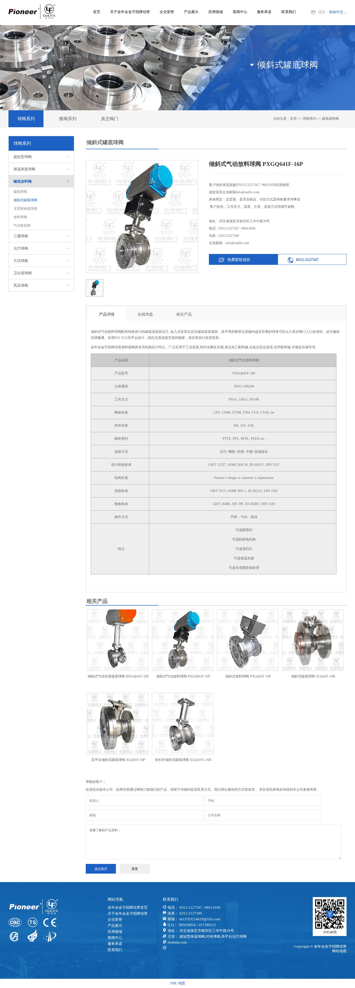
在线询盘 (145, 314)
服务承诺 (264, 12)
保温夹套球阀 (41, 169)
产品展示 (191, 12)
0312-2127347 (307, 260)
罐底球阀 (20, 191)
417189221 (207, 925)
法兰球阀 (41, 248)
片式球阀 (41, 261)
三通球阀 (41, 236)
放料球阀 (20, 217)
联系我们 (288, 12)
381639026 (187, 925)
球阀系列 (26, 118)
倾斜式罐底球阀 (25, 200)
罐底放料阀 (330, 118)
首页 (96, 12)
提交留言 (101, 869)
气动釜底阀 (22, 225)
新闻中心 (240, 12)
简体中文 (336, 12)
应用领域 (215, 12)
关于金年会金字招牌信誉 (130, 12)
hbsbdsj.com (177, 942)
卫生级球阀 (41, 273)
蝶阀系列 (68, 118)
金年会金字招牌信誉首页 (128, 907)
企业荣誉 (167, 12)
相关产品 (184, 314)
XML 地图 (177, 983)
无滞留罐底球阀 (25, 208)
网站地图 (339, 951)
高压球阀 (41, 285)
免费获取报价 (238, 260)
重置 (135, 869)
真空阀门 (109, 118)
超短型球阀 (41, 157)
